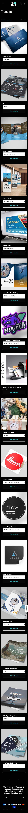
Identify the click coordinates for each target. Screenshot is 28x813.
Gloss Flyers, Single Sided (10, 668)
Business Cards (7, 56)
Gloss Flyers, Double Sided (10, 763)
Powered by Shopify (20, 809)
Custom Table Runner (9, 432)
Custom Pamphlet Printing (10, 293)
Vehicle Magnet (7, 245)
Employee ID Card (7, 621)
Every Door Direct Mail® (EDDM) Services (12, 388)
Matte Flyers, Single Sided (10, 716)
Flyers (4, 104)
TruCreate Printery (11, 809)
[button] (3, 3)
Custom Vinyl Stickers (9, 527)
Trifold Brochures (7, 151)
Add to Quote (14, 64)
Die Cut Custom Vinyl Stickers (11, 340)
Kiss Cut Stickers (7, 479)
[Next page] (18, 779)
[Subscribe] (23, 797)
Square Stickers (7, 574)
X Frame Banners (7, 198)
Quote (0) (26, 608)
